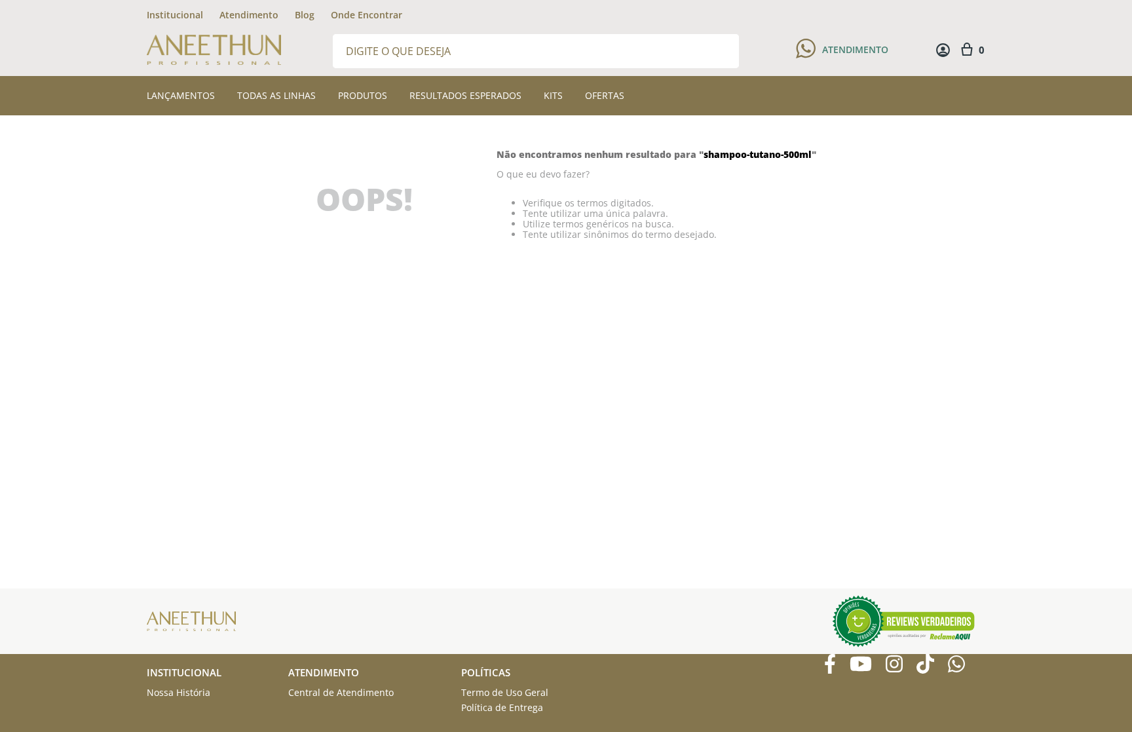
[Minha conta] (943, 50)
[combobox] (536, 50)
